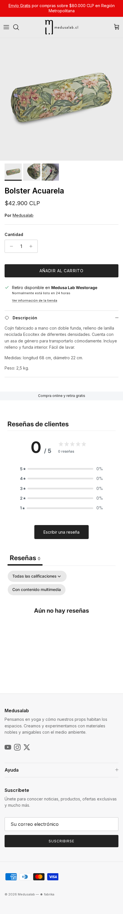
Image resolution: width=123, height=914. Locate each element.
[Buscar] (19, 27)
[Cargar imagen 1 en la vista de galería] (61, 99)
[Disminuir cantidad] (10, 246)
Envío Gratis (20, 5)
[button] (61, 469)
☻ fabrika (47, 894)
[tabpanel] (61, 621)
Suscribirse (61, 841)
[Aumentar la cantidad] (32, 246)
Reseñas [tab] (25, 558)
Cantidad (14, 234)
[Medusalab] (61, 27)
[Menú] (6, 27)
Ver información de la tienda (34, 300)
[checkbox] (37, 589)
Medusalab (23, 215)
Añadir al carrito (61, 270)
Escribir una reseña (61, 532)
